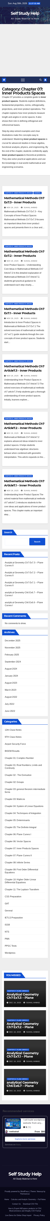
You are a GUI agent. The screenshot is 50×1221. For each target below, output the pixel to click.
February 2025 (12, 655)
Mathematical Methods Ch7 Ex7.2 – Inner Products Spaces (24, 256)
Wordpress (10, 953)
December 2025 (12, 640)
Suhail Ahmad (30, 208)
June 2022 (10, 711)
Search (8, 532)
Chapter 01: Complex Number (19, 758)
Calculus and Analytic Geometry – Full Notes (28, 1199)
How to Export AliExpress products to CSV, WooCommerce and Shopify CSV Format (25, 1209)
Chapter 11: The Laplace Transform (22, 889)
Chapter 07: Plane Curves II (18, 855)
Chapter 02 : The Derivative (18, 775)
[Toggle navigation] (22, 80)
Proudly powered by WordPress (17, 1191)
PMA (7, 939)
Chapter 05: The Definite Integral (21, 827)
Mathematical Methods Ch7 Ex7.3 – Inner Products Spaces (24, 202)
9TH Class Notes (13, 737)
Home (6, 1199)
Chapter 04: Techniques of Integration (23, 813)
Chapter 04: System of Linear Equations (24, 806)
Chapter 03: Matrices (15, 799)
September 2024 (13, 662)
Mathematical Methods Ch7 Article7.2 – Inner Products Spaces (24, 428)
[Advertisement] (25, 50)
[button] (40, 80)
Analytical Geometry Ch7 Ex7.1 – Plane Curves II (23, 1056)
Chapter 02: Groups (14, 782)
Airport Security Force (15, 744)
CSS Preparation (13, 896)
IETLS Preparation (14, 918)
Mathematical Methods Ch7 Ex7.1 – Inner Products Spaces (24, 313)
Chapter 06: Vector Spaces (18, 841)
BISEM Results (12, 751)
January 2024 (11, 676)
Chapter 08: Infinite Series (17, 862)
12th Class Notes (13, 730)
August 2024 (11, 669)
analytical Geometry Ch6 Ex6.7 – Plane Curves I (22, 1086)
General (37, 193)
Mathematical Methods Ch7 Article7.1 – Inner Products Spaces (24, 485)
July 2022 (9, 704)
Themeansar (24, 1194)
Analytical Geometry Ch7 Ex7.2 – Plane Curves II (23, 1027)
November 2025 (12, 648)
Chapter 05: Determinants (17, 820)
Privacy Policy (39, 1215)
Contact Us (16, 1204)
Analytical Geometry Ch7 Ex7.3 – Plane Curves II (23, 997)
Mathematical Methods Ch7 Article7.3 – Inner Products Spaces (24, 371)
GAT (7, 903)
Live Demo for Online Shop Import (18, 1215)
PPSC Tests (11, 946)
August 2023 (11, 683)
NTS (7, 932)
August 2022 (11, 697)
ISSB (7, 925)
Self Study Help (25, 13)
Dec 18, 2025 (15, 1003)
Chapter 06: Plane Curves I (18, 834)
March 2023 (10, 690)
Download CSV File (30, 1204)
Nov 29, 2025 (13, 208)
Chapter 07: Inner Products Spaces (18, 193)
